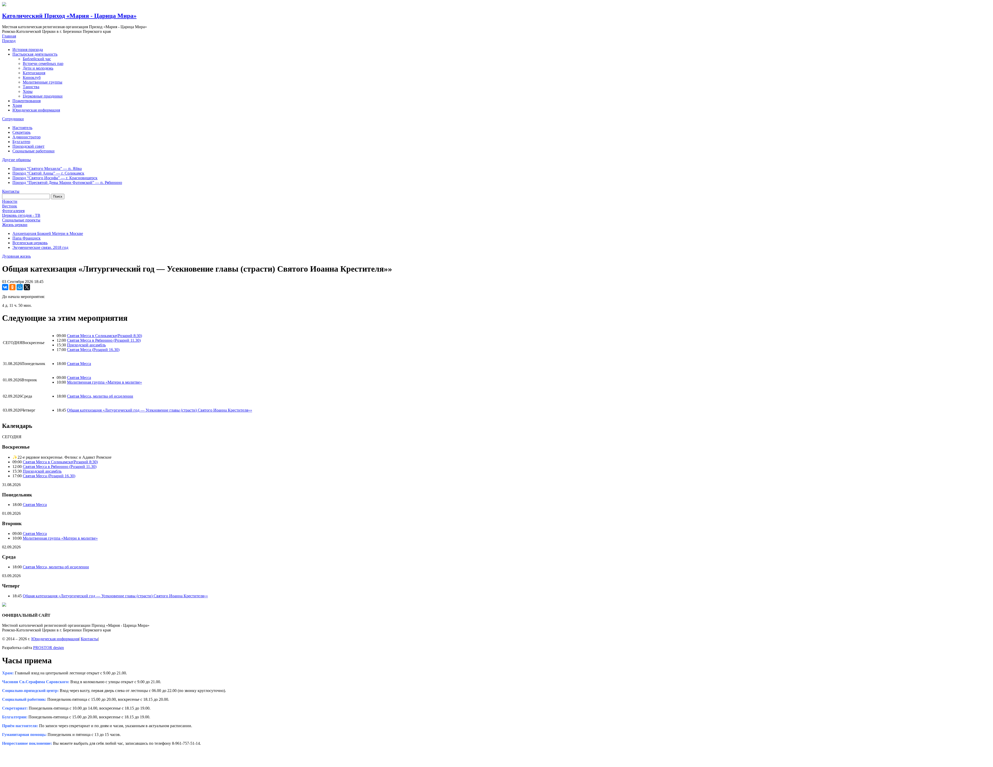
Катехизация (34, 73)
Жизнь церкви (14, 224)
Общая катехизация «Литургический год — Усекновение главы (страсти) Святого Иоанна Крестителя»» (159, 410)
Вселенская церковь (30, 243)
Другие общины (16, 160)
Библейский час (37, 59)
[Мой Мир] (20, 287)
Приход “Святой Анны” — (48, 173)
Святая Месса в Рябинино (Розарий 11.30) (104, 340)
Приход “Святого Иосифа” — (54, 178)
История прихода (27, 49)
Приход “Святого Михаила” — (47, 168)
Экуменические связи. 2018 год (40, 247)
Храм (17, 105)
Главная (9, 36)
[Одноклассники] (12, 287)
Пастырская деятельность (34, 54)
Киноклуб (32, 77)
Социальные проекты (21, 220)
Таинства (31, 87)
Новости (9, 201)
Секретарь (21, 132)
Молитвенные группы (42, 82)
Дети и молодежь (38, 68)
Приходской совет (28, 146)
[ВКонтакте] (5, 287)
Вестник (9, 206)
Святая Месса (79, 363)
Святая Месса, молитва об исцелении (100, 396)
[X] (27, 287)
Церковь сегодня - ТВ (21, 215)
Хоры (28, 91)
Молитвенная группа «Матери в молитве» (104, 382)
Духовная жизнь (16, 256)
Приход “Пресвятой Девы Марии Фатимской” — (67, 182)
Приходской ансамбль (86, 345)
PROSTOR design (48, 647)
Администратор (26, 137)
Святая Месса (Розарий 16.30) (93, 349)
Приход (9, 41)
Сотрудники (13, 119)
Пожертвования (26, 101)
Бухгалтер (21, 141)
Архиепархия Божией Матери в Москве (47, 233)
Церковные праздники (43, 96)
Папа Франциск (26, 238)
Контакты (10, 191)
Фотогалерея (13, 210)
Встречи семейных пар (43, 63)
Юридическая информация (36, 110)
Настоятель (22, 127)
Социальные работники (33, 151)
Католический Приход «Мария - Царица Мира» (69, 15)
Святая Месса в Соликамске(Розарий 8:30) (104, 335)
